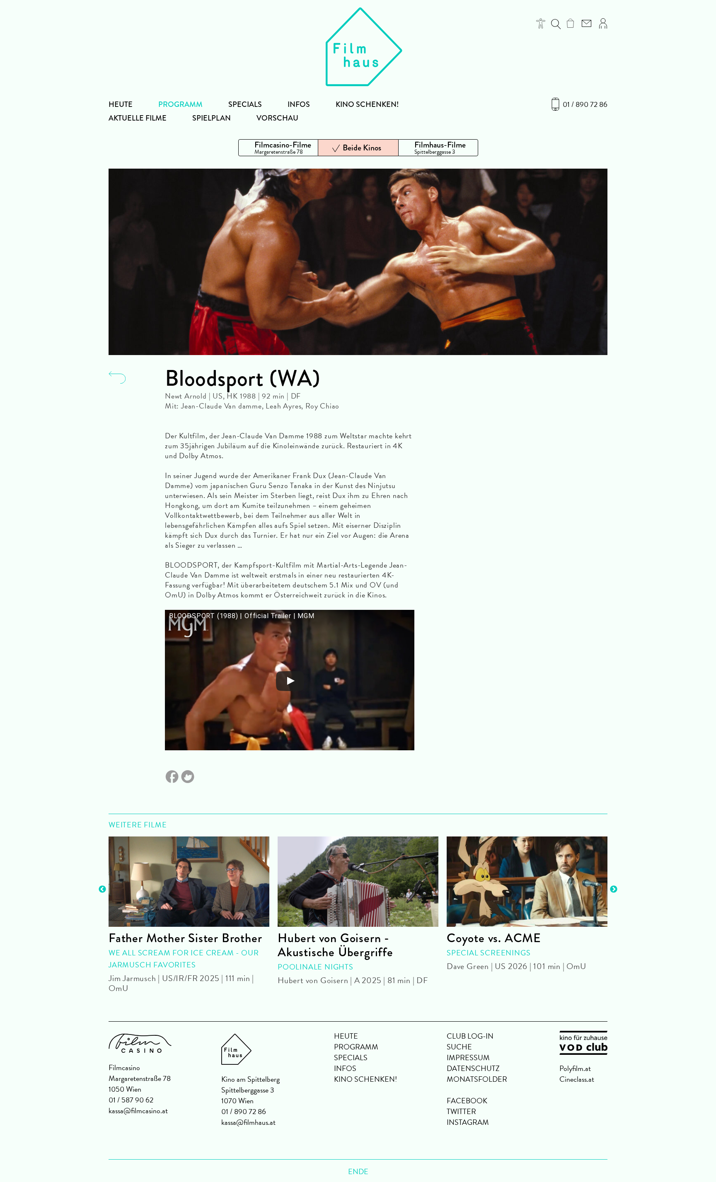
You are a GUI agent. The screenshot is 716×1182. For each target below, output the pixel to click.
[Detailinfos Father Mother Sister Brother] (189, 881)
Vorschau (277, 118)
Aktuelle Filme (138, 118)
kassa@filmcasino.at (138, 1110)
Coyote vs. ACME (494, 938)
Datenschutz (473, 1068)
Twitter (461, 1111)
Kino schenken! (367, 104)
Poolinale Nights (315, 966)
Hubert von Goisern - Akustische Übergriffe (335, 945)
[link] (570, 23)
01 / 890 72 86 (585, 104)
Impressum (468, 1057)
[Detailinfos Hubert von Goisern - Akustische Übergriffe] (358, 881)
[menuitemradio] (278, 147)
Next (614, 889)
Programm (180, 104)
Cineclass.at (576, 1079)
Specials (245, 104)
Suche (459, 1046)
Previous (102, 889)
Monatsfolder (477, 1079)
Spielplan (211, 118)
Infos (299, 104)
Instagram (468, 1122)
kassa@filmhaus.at (248, 1122)
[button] (541, 23)
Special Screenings (488, 952)
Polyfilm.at (575, 1068)
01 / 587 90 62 (131, 1099)
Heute (121, 104)
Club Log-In (470, 1036)
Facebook (467, 1100)
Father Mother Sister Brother (185, 938)
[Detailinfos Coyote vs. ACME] (527, 881)
